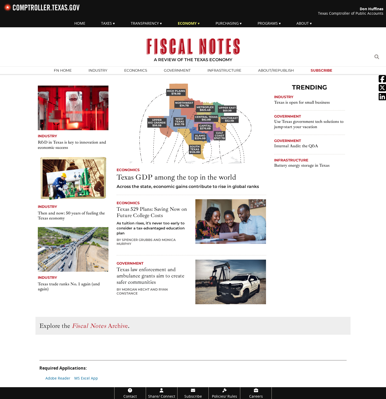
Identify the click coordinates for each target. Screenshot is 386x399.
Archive (100, 326)
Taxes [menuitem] (106, 23)
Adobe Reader (57, 378)
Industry (97, 70)
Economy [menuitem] (187, 23)
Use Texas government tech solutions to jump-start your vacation (308, 124)
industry (47, 136)
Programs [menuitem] (268, 23)
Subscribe (321, 70)
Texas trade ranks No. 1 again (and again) (69, 286)
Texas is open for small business (302, 102)
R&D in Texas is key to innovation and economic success (72, 145)
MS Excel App (86, 378)
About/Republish (276, 70)
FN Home (63, 70)
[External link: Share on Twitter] (382, 89)
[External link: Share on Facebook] (382, 80)
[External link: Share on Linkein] (382, 98)
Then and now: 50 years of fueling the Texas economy (71, 216)
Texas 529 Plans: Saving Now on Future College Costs (152, 212)
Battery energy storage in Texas (302, 165)
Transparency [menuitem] (145, 23)
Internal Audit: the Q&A (296, 146)
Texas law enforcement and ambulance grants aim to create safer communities (150, 275)
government (130, 263)
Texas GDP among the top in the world (176, 177)
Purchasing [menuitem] (227, 23)
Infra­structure (224, 70)
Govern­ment (177, 70)
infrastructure (291, 160)
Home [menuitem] (79, 23)
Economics (135, 70)
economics (128, 203)
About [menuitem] (302, 23)
